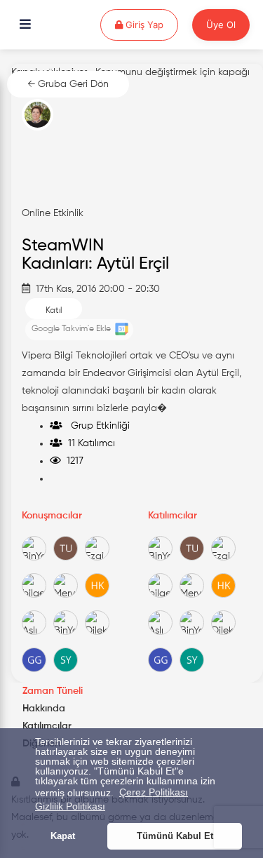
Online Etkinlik (52, 213)
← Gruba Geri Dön (68, 84)
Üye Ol (221, 24)
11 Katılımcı (88, 443)
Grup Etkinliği (96, 426)
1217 (72, 461)
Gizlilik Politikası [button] (70, 806)
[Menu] (25, 25)
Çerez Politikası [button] (153, 792)
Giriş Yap (150, 24)
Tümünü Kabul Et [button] (175, 836)
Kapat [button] (62, 836)
